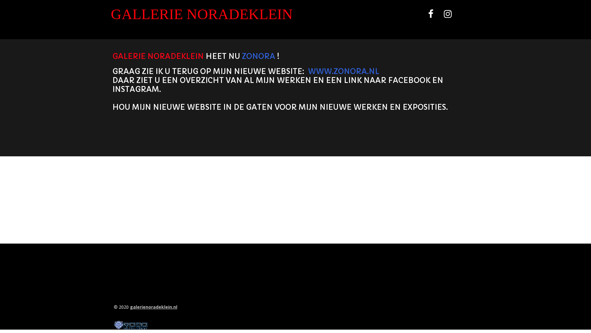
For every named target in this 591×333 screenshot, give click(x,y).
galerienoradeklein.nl (153, 307)
